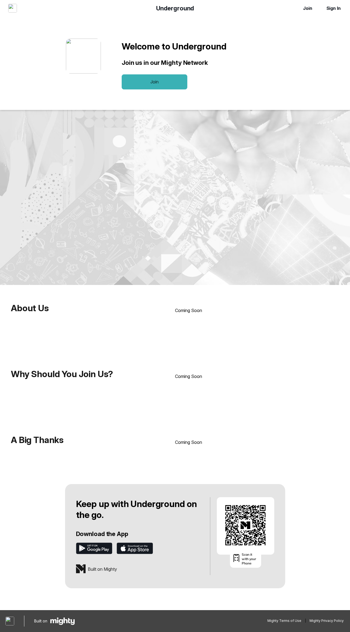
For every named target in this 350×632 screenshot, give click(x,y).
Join (307, 8)
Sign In (333, 8)
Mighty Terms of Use (284, 621)
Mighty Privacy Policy (327, 621)
